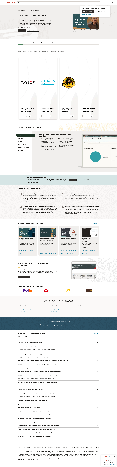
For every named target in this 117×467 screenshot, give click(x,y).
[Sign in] (109, 3)
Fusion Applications (21, 10)
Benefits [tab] (33, 42)
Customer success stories (80, 309)
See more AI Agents (95, 223)
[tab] (25, 135)
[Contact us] (112, 3)
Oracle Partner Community (53, 309)
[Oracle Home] (11, 3)
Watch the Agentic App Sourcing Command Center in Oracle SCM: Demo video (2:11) (26, 252)
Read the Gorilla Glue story (68, 116)
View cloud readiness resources (27, 308)
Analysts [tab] (41, 42)
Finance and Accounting (34, 10)
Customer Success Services (53, 311)
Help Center (22, 311)
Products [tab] (27, 42)
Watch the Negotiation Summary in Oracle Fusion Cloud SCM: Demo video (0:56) (89, 252)
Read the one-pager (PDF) (33, 30)
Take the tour (72, 179)
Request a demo (22, 30)
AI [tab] (37, 42)
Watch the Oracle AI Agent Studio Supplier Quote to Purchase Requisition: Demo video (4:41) (68, 252)
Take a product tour (60, 325)
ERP (27, 10)
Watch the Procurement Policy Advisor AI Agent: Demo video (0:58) (48, 252)
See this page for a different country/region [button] (90, 14)
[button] (5, 3)
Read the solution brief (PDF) (83, 179)
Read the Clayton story (87, 116)
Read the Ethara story (46, 116)
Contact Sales (74, 325)
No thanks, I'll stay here (100, 11)
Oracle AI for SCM (79, 308)
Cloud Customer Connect (53, 308)
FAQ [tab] (53, 42)
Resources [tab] (48, 42)
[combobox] (58, 2)
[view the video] (86, 21)
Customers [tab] (20, 42)
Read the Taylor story (26, 116)
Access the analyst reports (24, 277)
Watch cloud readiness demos (26, 309)
